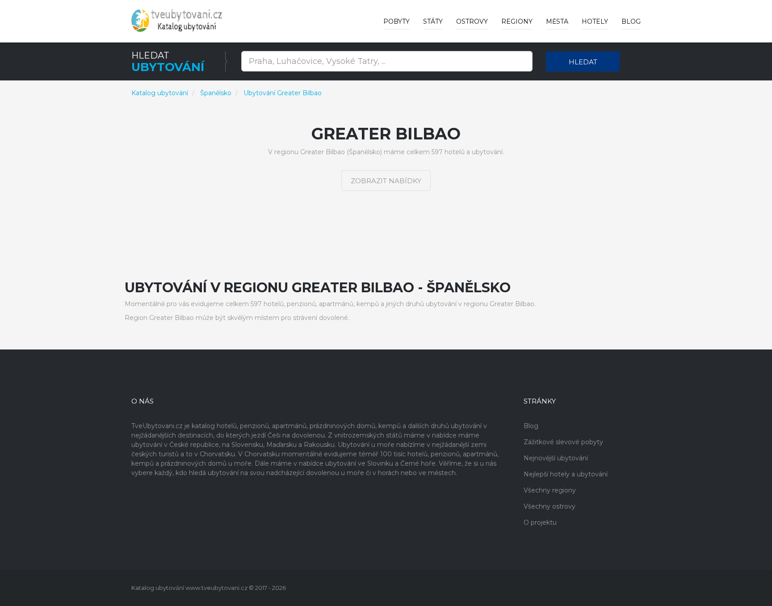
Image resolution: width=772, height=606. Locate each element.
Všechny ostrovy (549, 506)
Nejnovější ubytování (556, 458)
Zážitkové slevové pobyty (563, 442)
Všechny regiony (550, 490)
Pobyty (396, 21)
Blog (631, 21)
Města (557, 21)
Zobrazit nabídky (386, 181)
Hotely (595, 21)
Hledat (583, 62)
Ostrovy (472, 21)
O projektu (540, 522)
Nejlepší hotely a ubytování (566, 474)
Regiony (517, 21)
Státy (433, 21)
